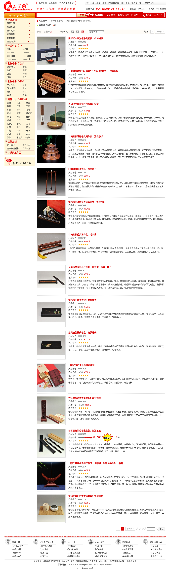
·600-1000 (10, 56)
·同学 (24, 95)
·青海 (27, 124)
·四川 (18, 131)
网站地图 (38, 561)
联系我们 (75, 561)
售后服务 (126, 542)
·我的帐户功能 (46, 546)
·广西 (8, 110)
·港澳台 (19, 138)
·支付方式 (71, 546)
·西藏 (8, 134)
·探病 (24, 70)
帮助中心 (149, 3)
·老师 (8, 95)
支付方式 (71, 542)
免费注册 (119, 3)
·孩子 (24, 85)
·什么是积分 (155, 546)
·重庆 (27, 103)
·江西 (18, 120)
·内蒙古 (9, 124)
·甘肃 (18, 106)
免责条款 (56, 561)
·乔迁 (24, 74)
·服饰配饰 (17, 27)
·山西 (18, 127)
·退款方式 (126, 553)
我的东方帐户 (137, 3)
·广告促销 (26, 148)
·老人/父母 (11, 85)
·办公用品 (17, 31)
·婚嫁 (24, 67)
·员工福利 (10, 145)
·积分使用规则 (156, 549)
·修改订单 (44, 553)
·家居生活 (17, 23)
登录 (111, 3)
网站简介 (47, 561)
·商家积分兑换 (12, 148)
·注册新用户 (17, 546)
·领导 (24, 92)
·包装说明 (99, 546)
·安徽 (8, 103)
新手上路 (16, 542)
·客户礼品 (26, 145)
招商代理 (103, 561)
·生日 (8, 70)
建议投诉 (84, 561)
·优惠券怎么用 (156, 556)
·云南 (27, 134)
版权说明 (121, 561)
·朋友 (24, 88)
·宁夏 (18, 124)
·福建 (8, 106)
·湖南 (18, 117)
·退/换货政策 (127, 546)
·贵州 (18, 110)
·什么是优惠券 (156, 553)
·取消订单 (44, 556)
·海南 (27, 110)
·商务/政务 (17, 41)
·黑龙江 (28, 113)
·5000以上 (26, 59)
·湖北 (8, 117)
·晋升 (24, 77)
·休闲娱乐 (17, 34)
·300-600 (25, 52)
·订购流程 (16, 549)
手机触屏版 (161, 9)
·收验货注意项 (101, 556)
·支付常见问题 (73, 553)
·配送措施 (99, 549)
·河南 (18, 113)
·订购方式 (16, 556)
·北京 (18, 103)
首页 (128, 3)
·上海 (8, 131)
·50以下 (9, 49)
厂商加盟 (112, 561)
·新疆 (18, 134)
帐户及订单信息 (47, 542)
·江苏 (8, 120)
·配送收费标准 (101, 553)
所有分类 (43, 21)
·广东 (27, 106)
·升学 (8, 77)
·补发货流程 (127, 556)
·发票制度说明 (73, 556)
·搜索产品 (16, 553)
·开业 (8, 74)
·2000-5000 (11, 59)
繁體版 (133, 9)
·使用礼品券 (72, 549)
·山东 (8, 127)
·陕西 (27, 127)
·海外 (27, 138)
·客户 (8, 92)
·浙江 (8, 138)
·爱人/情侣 (11, 88)
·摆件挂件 (17, 38)
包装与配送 (100, 542)
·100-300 (10, 52)
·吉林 (27, 117)
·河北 (8, 113)
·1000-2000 (26, 56)
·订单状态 (44, 549)
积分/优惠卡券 (156, 542)
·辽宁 (27, 120)
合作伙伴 (93, 561)
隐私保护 (65, 561)
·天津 (27, 131)
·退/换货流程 (127, 549)
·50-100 (25, 49)
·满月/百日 (11, 67)
